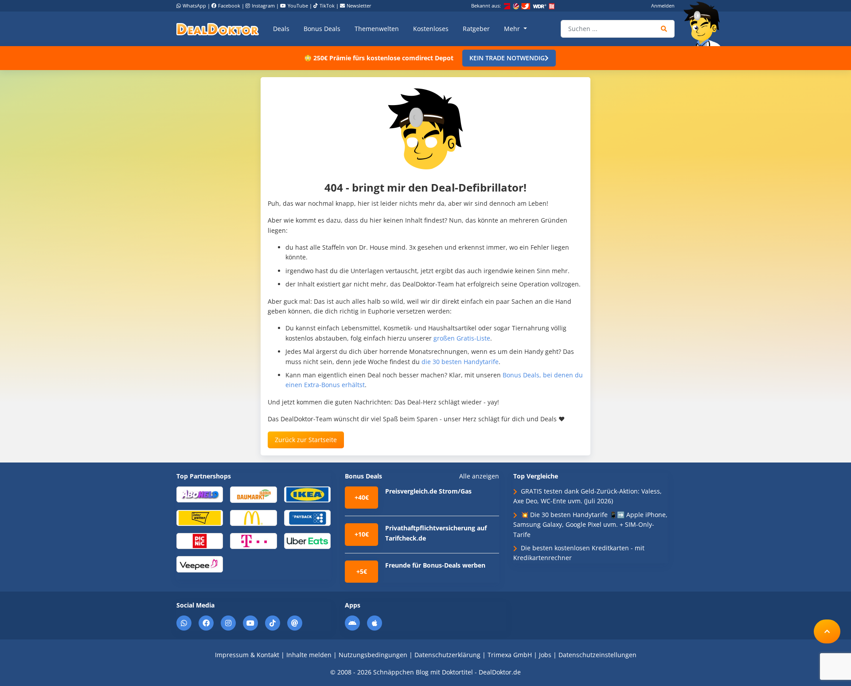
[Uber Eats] (307, 540)
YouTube (298, 5)
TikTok (327, 5)
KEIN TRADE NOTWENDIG (507, 58)
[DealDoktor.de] (217, 28)
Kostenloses (431, 28)
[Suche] (664, 29)
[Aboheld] (200, 494)
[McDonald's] (253, 517)
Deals (281, 28)
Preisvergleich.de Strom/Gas (428, 491)
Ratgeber (476, 28)
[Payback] (307, 517)
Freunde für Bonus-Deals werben (435, 565)
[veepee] (200, 564)
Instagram (263, 5)
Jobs (545, 655)
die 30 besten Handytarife (460, 361)
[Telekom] (253, 540)
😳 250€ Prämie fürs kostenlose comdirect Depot (378, 58)
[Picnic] (200, 540)
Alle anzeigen (479, 476)
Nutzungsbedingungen (373, 655)
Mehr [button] (513, 28)
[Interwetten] (200, 517)
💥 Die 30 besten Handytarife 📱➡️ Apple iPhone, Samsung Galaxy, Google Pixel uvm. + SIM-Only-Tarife (590, 524)
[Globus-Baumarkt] (253, 494)
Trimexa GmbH (510, 655)
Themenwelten (377, 28)
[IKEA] (307, 494)
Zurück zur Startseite (306, 439)
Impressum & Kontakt (247, 655)
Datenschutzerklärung (447, 655)
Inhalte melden (309, 655)
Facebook (229, 5)
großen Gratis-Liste (461, 338)
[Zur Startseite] (705, 24)
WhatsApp (194, 5)
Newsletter (359, 5)
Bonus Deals (322, 28)
